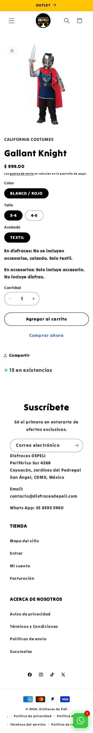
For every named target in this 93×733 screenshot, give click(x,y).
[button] (11, 20)
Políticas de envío (28, 638)
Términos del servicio (28, 724)
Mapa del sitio (24, 540)
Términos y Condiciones (34, 626)
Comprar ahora (46, 335)
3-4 (13, 215)
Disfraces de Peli (53, 709)
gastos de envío (22, 173)
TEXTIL (17, 237)
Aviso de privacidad (30, 613)
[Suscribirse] (76, 445)
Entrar (16, 553)
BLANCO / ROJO (26, 193)
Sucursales (21, 651)
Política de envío (71, 716)
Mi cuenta (20, 565)
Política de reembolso (69, 724)
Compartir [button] (19, 355)
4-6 (34, 215)
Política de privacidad (33, 716)
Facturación (22, 578)
